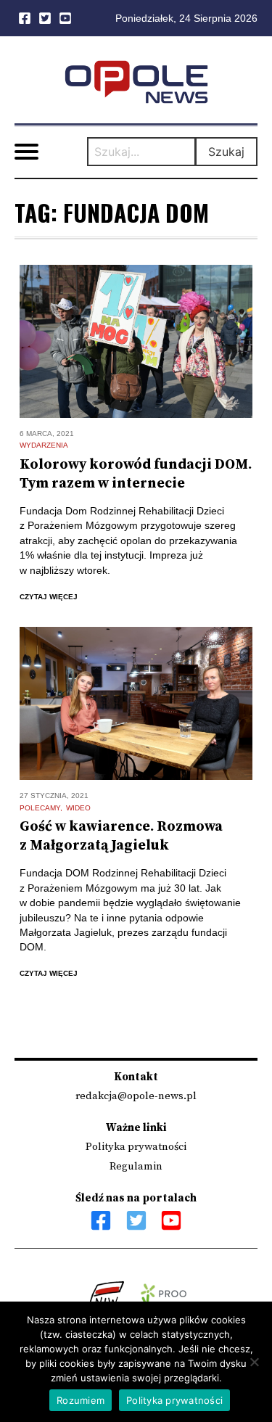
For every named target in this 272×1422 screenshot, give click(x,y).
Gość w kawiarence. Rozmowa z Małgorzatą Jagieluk (121, 836)
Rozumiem (80, 1400)
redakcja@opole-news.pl (136, 1096)
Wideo (78, 808)
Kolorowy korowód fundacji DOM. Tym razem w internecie (136, 474)
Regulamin (136, 1166)
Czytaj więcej (49, 597)
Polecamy (40, 808)
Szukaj (226, 151)
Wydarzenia (44, 445)
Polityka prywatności (136, 1147)
